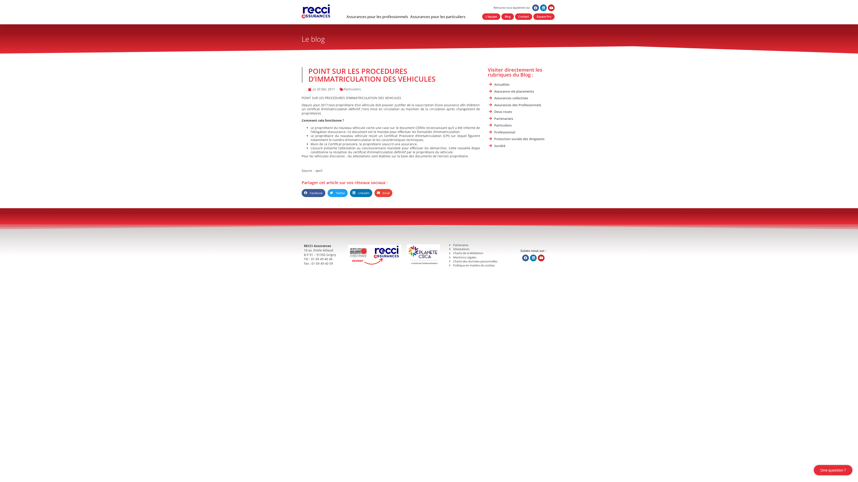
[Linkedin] (543, 7)
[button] (377, 16)
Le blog (313, 39)
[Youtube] (551, 7)
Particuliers (352, 89)
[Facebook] (535, 7)
